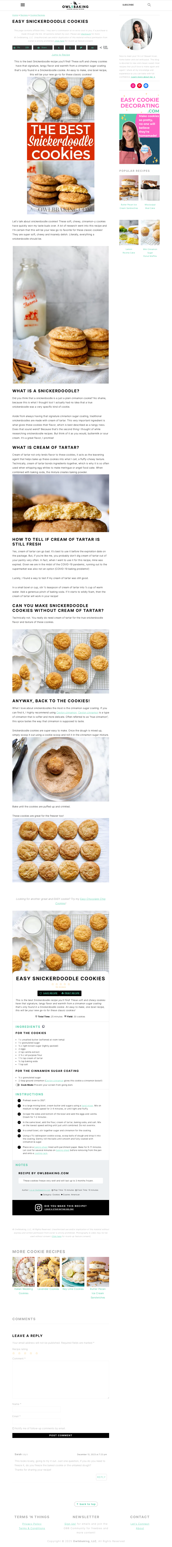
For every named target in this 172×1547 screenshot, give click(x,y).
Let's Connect (140, 1523)
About (140, 1528)
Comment (19, 1358)
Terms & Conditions (32, 1528)
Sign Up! (70, 1523)
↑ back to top (86, 1504)
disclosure (86, 34)
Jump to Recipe (61, 54)
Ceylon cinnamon (66, 712)
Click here (59, 41)
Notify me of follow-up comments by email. (40, 1428)
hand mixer (87, 1105)
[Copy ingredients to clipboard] (43, 1026)
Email (16, 1416)
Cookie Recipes (37, 15)
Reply (101, 1477)
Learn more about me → (143, 77)
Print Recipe (72, 993)
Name (16, 1404)
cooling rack (41, 1153)
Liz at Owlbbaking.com (39, 1190)
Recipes (24, 15)
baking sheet (41, 1147)
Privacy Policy (32, 1523)
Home (15, 15)
